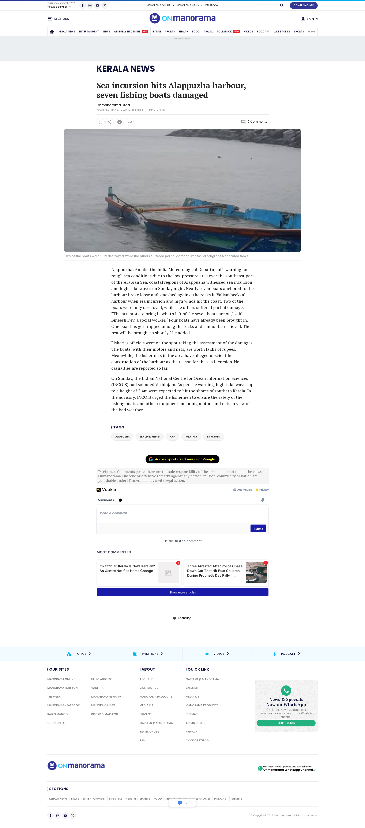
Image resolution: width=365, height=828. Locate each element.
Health (131, 799)
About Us (146, 679)
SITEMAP (191, 714)
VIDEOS (248, 31)
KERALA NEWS (67, 31)
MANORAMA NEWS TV (106, 697)
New (145, 31)
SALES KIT (192, 688)
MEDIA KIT (146, 705)
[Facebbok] (50, 815)
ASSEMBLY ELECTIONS (130, 31)
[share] (109, 122)
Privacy (146, 714)
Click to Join (286, 723)
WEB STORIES (282, 31)
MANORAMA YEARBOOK (63, 705)
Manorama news (188, 5)
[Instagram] (90, 5)
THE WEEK (53, 697)
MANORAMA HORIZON (62, 688)
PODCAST (263, 31)
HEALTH (183, 31)
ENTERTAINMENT (89, 31)
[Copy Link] (130, 122)
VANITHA (97, 688)
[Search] (282, 5)
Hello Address (101, 679)
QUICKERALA (56, 723)
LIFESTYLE (115, 799)
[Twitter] (105, 5)
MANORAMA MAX (103, 705)
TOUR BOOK (228, 31)
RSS (142, 740)
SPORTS (170, 31)
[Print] (120, 122)
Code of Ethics (197, 740)
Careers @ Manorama (156, 723)
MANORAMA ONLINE (158, 5)
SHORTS (299, 31)
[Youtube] (97, 5)
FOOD (196, 31)
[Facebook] (82, 5)
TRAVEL (208, 31)
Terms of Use (149, 732)
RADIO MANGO (57, 714)
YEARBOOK (211, 5)
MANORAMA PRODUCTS (156, 697)
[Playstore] (212, 768)
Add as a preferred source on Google (185, 459)
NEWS (106, 31)
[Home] (52, 31)
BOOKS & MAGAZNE (104, 714)
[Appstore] (242, 768)
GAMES (157, 31)
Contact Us (149, 688)
